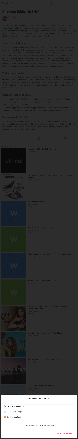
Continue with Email (14, 417)
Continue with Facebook (15, 406)
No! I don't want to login (65, 433)
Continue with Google (14, 412)
